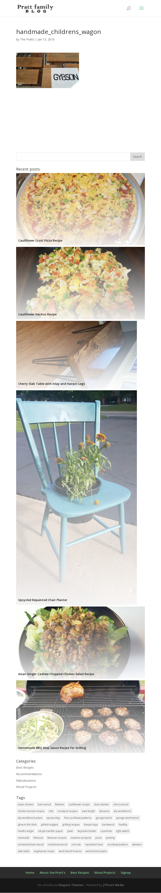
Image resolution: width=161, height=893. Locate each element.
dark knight (88, 811)
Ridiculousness (26, 780)
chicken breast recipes (31, 811)
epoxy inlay (53, 818)
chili (51, 811)
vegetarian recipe (44, 851)
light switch (122, 831)
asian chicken (26, 804)
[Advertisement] (80, 117)
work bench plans (96, 851)
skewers (137, 844)
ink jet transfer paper (50, 831)
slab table (24, 851)
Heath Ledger (26, 831)
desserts (104, 811)
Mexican (38, 838)
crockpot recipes (67, 811)
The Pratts (27, 39)
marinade (23, 838)
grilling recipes (71, 824)
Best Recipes (25, 767)
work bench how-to (70, 851)
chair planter (101, 804)
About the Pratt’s (52, 873)
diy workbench (122, 811)
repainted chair (94, 844)
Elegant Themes (70, 885)
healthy (123, 824)
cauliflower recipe (79, 804)
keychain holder (87, 831)
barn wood (44, 804)
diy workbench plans (30, 818)
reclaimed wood (57, 844)
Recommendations (29, 774)
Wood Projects (26, 787)
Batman (59, 804)
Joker (70, 831)
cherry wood (120, 804)
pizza (98, 838)
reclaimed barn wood (31, 844)
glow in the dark (27, 824)
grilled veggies (49, 824)
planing (110, 838)
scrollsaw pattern (117, 844)
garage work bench (127, 818)
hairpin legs (91, 824)
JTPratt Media (113, 885)
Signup (126, 873)
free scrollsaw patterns (77, 818)
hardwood (108, 824)
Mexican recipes (56, 838)
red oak (76, 844)
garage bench (104, 818)
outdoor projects (81, 838)
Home (30, 873)
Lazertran (106, 831)
